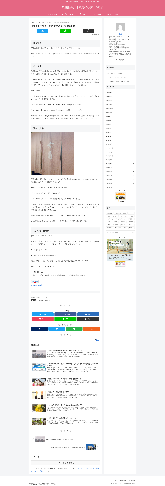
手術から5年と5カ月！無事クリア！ (116, 73)
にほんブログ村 (36, 285)
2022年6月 (120, 124)
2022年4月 (120, 132)
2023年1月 (120, 104)
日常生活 (48, 300)
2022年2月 (120, 140)
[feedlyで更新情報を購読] (74, 329)
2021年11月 (120, 152)
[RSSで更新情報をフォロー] (91, 329)
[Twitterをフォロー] (56, 329)
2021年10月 (120, 156)
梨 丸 (120, 34)
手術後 (34, 300)
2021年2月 (120, 187)
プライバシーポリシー (120, 480)
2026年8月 (120, 92)
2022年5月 (120, 128)
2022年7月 (120, 120)
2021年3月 (120, 183)
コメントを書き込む (65, 463)
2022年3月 (120, 136)
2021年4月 (120, 179)
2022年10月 (120, 108)
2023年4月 (120, 100)
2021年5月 (120, 175)
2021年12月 (120, 148)
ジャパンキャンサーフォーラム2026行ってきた (119, 77)
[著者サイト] (39, 329)
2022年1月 (120, 144)
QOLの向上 (41, 300)
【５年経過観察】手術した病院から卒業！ (117, 81)
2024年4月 (120, 96)
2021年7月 (120, 167)
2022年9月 (120, 112)
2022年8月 (120, 116)
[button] (132, 232)
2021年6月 (120, 171)
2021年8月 (120, 164)
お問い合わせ (131, 480)
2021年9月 (120, 160)
